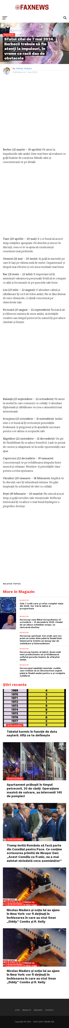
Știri (17, 1010)
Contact (49, 1010)
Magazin (38, 1010)
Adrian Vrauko (24, 68)
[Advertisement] (34, 113)
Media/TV (26, 1010)
